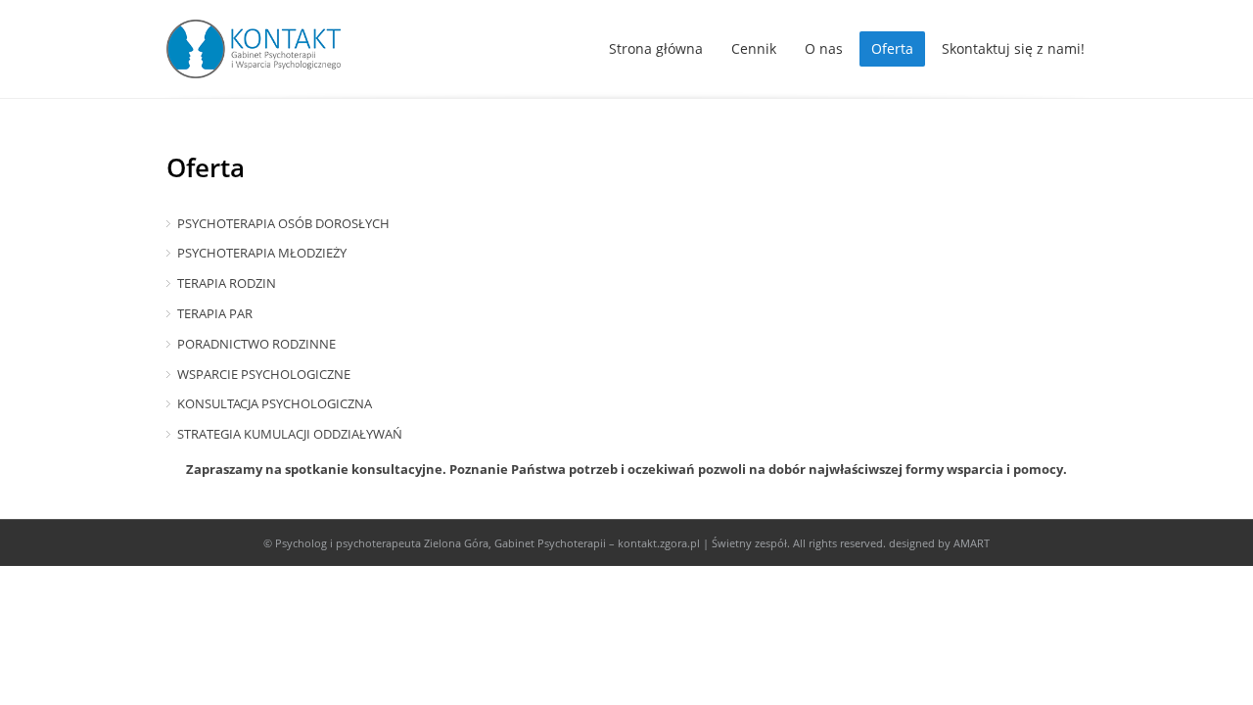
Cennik (753, 48)
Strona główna (656, 48)
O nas (824, 48)
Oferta (892, 48)
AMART (971, 543)
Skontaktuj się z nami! (1013, 48)
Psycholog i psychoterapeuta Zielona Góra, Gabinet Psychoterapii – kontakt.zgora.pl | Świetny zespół (531, 543)
